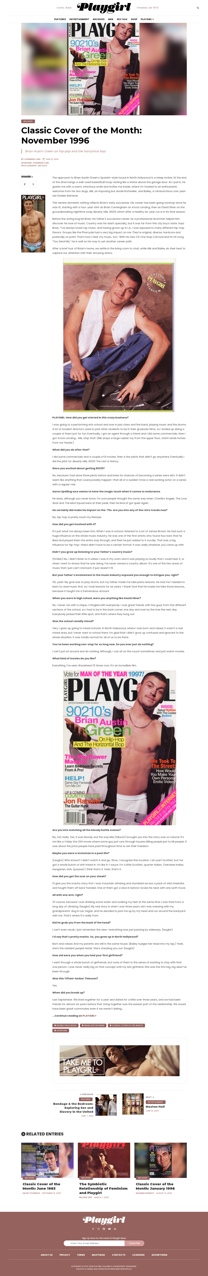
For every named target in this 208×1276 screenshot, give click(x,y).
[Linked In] (115, 1229)
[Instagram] (98, 1229)
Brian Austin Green (94, 1025)
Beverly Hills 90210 (66, 1025)
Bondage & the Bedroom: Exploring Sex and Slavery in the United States (73, 1108)
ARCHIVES (28, 121)
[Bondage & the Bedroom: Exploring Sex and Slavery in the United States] (106, 1105)
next (149, 1097)
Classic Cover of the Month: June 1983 (41, 1186)
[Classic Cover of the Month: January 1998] (160, 1160)
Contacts (118, 1255)
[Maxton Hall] (133, 1104)
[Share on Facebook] (24, 184)
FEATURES (85, 1099)
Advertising (159, 1255)
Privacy (65, 1255)
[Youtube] (109, 1229)
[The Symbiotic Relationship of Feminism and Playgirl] (104, 1160)
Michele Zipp (85, 1197)
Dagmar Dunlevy (145, 1193)
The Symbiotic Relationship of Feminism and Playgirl (103, 1188)
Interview (61, 1030)
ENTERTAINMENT (155, 1102)
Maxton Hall (155, 1106)
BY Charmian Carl (31, 159)
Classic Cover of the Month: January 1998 (155, 1186)
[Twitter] (93, 1229)
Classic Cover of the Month (127, 1025)
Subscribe (134, 1243)
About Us (47, 1255)
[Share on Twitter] (33, 184)
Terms (81, 1255)
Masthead (98, 1255)
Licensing (138, 1255)
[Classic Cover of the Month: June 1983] (47, 1160)
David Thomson (31, 1193)
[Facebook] (104, 1229)
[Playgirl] (104, 8)
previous (87, 1094)
